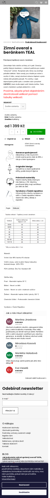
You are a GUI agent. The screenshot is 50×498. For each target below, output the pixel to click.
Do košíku (37, 132)
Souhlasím (24, 492)
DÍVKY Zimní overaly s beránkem (32, 145)
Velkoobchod (7, 438)
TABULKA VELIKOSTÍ (9, 444)
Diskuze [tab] (16, 208)
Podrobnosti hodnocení (36, 42)
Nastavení (24, 485)
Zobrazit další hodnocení (35, 378)
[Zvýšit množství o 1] (23, 132)
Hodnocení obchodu (10, 427)
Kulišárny (15, 119)
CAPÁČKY (7, 84)
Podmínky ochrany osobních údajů (16, 433)
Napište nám (7, 436)
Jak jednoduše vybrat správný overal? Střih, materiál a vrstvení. (22, 458)
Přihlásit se (10, 411)
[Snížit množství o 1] (12, 132)
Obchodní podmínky (10, 430)
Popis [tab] (8, 208)
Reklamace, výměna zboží (13, 441)
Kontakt (5, 446)
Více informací (8, 479)
